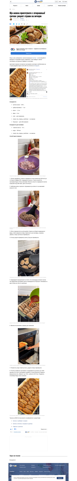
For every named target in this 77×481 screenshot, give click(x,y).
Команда (33, 465)
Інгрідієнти (41, 471)
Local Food (50, 5)
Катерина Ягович (16, 18)
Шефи (38, 5)
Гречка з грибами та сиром (20, 421)
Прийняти (60, 478)
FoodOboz (12, 471)
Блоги (11, 475)
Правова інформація (47, 465)
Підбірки (36, 471)
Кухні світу (32, 471)
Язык (60, 1)
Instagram (36, 65)
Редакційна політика (47, 467)
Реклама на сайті (23, 467)
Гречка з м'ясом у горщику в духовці (22, 423)
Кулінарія (22, 18)
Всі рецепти (12, 460)
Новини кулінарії (62, 5)
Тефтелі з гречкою (18, 426)
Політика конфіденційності (60, 465)
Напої (27, 5)
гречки (34, 58)
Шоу (11, 478)
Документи (33, 467)
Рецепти (15, 5)
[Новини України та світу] (27, 432)
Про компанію (22, 465)
